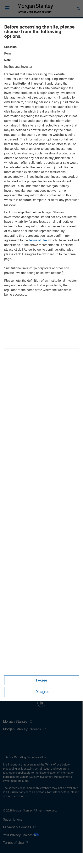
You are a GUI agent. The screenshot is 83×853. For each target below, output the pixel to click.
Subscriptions (12, 819)
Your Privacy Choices (18, 835)
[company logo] (35, 8)
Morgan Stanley (15, 721)
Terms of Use (38, 240)
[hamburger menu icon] (7, 8)
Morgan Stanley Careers (22, 729)
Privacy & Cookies (17, 827)
